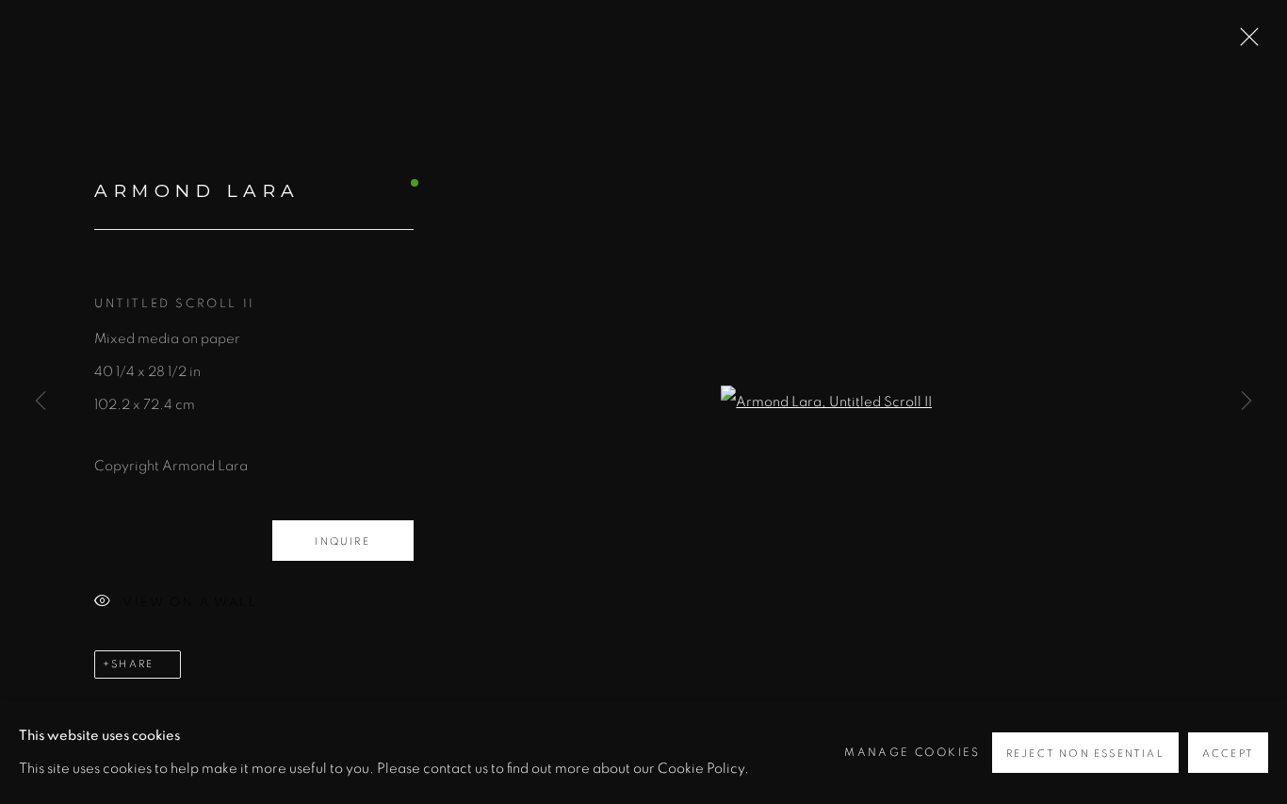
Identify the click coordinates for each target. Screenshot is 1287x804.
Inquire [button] (342, 541)
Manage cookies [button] (912, 752)
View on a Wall (189, 603)
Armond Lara (197, 191)
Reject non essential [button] (1085, 753)
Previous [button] (40, 402)
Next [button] (1246, 402)
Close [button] (1244, 42)
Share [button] (132, 664)
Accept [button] (1228, 753)
